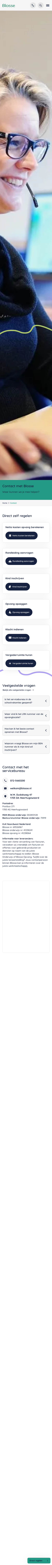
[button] (47, 5)
